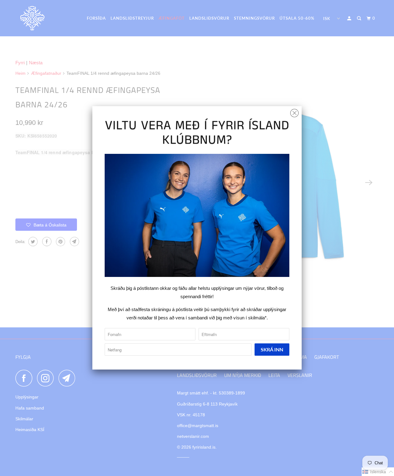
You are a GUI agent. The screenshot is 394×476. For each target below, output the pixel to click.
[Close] (294, 111)
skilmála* (257, 317)
